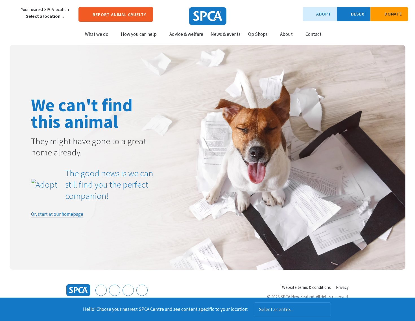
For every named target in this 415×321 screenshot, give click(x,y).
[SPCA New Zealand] (207, 16)
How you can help (139, 34)
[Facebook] (101, 290)
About (286, 34)
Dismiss (338, 309)
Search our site (330, 33)
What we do (96, 34)
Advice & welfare (186, 34)
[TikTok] (142, 290)
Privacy (342, 287)
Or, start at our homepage (57, 214)
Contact (313, 34)
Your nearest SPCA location (45, 9)
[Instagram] (114, 290)
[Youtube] (128, 290)
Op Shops (258, 34)
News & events (226, 34)
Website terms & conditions (306, 287)
